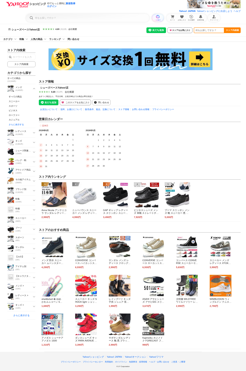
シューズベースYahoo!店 (54, 87)
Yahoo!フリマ (156, 356)
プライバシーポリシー (163, 109)
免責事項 (133, 362)
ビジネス (13, 110)
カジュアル (14, 119)
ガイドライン (121, 362)
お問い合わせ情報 (140, 109)
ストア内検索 (232, 30)
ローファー (14, 115)
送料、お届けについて (71, 109)
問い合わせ (73, 39)
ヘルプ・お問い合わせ (159, 362)
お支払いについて (49, 109)
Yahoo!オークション (135, 356)
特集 (21, 39)
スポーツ (13, 106)
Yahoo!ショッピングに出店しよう (214, 11)
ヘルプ (237, 11)
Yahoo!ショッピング (93, 356)
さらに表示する (16, 124)
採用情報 (143, 362)
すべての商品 (15, 96)
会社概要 (72, 29)
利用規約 (109, 362)
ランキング (55, 39)
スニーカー (14, 101)
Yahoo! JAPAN (187, 11)
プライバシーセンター (93, 362)
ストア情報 (123, 109)
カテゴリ (8, 39)
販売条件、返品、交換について (100, 109)
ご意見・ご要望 (178, 362)
